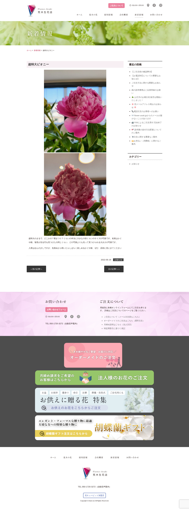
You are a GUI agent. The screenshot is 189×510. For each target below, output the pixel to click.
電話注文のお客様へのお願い (146, 111)
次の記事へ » (114, 269)
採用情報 (108, 15)
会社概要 (124, 15)
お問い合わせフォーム (56, 310)
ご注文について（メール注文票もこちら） (122, 317)
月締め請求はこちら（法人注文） (118, 324)
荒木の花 (93, 15)
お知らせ (118, 260)
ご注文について (116, 6)
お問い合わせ (156, 15)
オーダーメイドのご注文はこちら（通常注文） (124, 321)
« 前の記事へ (36, 269)
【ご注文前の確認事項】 (142, 72)
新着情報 (139, 15)
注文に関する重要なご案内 (145, 137)
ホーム (79, 15)
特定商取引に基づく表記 (114, 328)
